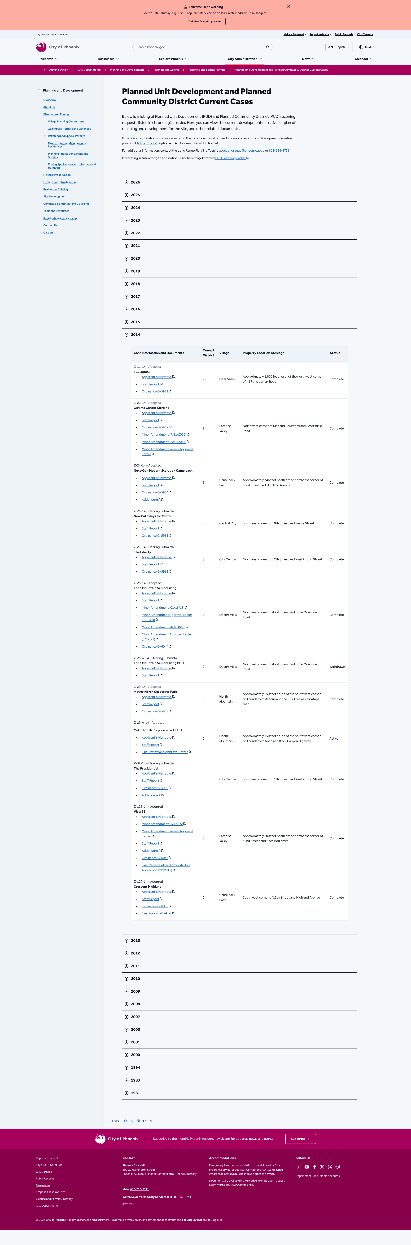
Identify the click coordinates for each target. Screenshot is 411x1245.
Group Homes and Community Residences (67, 145)
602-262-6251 (182, 1197)
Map (150, 1174)
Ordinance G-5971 (155, 391)
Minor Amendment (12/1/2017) (164, 442)
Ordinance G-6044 (155, 646)
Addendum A (151, 499)
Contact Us (50, 225)
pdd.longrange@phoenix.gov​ (241, 150)
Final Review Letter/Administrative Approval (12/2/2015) (166, 867)
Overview (49, 100)
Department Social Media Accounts (318, 1176)
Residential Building (55, 189)
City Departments (47, 1206)
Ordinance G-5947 (155, 427)
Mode (368, 47)
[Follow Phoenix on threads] (329, 1166)
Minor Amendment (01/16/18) (163, 607)
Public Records (45, 1179)
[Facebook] (125, 1120)
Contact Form (165, 1174)
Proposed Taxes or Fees (50, 1192)
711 (131, 1205)
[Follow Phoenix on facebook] (314, 1166)
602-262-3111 (139, 1189)
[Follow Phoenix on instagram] (299, 1166)
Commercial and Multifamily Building (66, 204)
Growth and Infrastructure (60, 182)
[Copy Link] (151, 1120)
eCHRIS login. (210, 1220)
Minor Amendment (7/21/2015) (164, 434)
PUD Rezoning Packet (230, 158)
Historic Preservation (57, 175)
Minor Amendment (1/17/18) (162, 824)
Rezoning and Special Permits (66, 136)
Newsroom (43, 1185)
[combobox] (202, 47)
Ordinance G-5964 (155, 492)
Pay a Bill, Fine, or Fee (49, 1165)
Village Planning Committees (66, 121)
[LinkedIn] (138, 1120)
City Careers (44, 1172)
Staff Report (151, 384)
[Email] (144, 1120)
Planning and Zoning (56, 114)
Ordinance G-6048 (155, 858)
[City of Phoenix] (57, 47)
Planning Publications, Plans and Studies (68, 155)
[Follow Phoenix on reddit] (337, 1166)
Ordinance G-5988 (155, 788)
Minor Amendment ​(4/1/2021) (163, 627)
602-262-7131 (147, 143)
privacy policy (133, 1220)
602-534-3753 (279, 150)
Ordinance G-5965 (155, 535)
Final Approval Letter (157, 913)
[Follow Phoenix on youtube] (306, 1166)
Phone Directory (186, 1174)
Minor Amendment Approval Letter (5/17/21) (167, 637)
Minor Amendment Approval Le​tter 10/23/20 (167, 617)
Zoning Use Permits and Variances (69, 129)
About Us (49, 107)
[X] (131, 1120)
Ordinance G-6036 (155, 906)
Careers (48, 232)
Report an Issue (46, 1158)
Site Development (54, 196)
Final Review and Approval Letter (165, 752)
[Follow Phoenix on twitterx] (322, 1166)
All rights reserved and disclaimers (88, 1220)
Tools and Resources (56, 211)
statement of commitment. (165, 1220)
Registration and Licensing (60, 218)
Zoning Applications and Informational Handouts (72, 166)
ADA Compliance (242, 1185)
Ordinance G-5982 (155, 571)
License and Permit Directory (54, 1199)
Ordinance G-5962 (155, 711)
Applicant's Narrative (157, 377)
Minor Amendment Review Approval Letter (167, 451)
